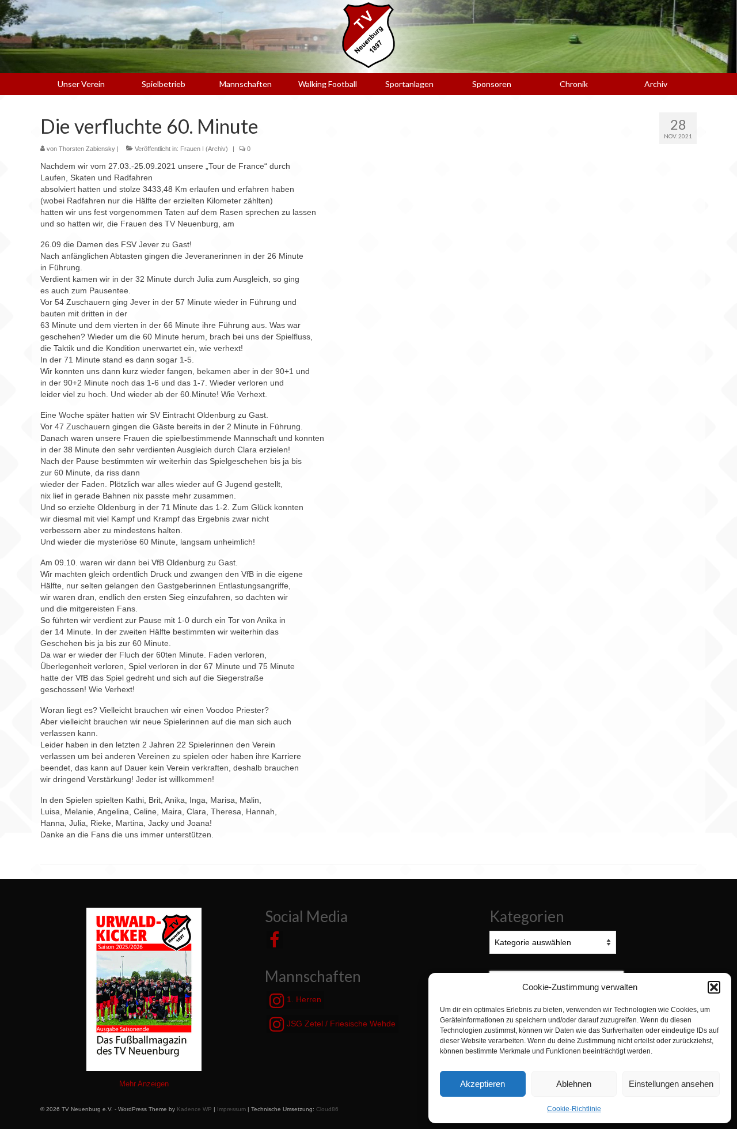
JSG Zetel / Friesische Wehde (340, 1023)
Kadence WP (194, 1109)
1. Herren (302, 999)
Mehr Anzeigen (144, 1083)
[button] (714, 987)
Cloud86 (327, 1109)
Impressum (231, 1109)
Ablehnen (573, 1084)
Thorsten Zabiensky (87, 148)
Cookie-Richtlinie (574, 1109)
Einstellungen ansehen (671, 1084)
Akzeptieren (482, 1084)
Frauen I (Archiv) (204, 148)
